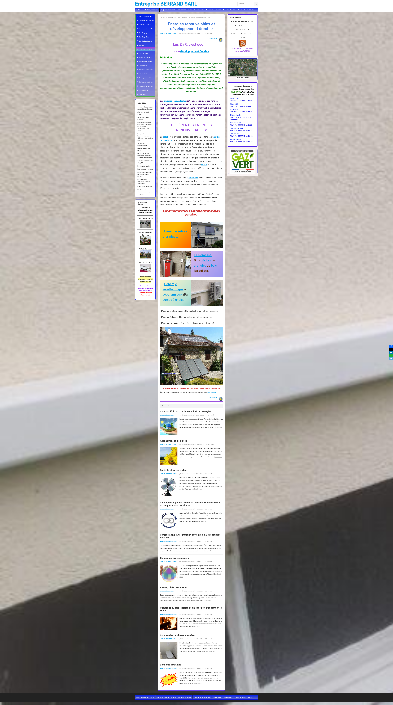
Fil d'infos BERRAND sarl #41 (241, 106)
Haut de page (213, 397)
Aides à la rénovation (145, 16)
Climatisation (143, 65)
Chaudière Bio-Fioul (145, 29)
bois (214, 265)
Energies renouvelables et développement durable (144, 174)
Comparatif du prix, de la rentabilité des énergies (186, 411)
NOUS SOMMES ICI (242, 78)
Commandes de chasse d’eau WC (177, 635)
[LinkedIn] (391, 352)
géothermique (172, 294)
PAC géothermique (145, 249)
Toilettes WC (143, 74)
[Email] (391, 358)
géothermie (192, 177)
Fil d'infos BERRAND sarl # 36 (241, 136)
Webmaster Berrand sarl (187, 33)
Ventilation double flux (146, 86)
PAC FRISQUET (144, 53)
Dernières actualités (214, 10)
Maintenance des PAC (146, 61)
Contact (141, 45)
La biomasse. (203, 255)
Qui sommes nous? (169, 10)
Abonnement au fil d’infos (173, 440)
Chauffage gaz (143, 33)
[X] (391, 349)
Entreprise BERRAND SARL (166, 4)
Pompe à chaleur (144, 57)
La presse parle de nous (145, 169)
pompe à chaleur (174, 299)
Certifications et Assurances (145, 697)
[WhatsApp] (391, 355)
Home (162, 17)
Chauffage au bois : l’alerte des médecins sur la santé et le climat (144, 156)
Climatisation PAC (145, 263)
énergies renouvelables (175, 101)
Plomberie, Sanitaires (146, 70)
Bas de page (213, 38)
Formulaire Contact (185, 10)
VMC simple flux (144, 90)
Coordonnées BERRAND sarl (222, 697)
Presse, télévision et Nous (233, 10)
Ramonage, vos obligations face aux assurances (143, 181)
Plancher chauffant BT (145, 218)
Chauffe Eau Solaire (145, 41)
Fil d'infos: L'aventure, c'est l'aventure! (240, 118)
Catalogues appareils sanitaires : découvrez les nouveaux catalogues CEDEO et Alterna (144, 127)
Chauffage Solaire (144, 37)
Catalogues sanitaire (145, 78)
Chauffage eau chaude (146, 20)
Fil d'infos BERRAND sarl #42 (241, 101)
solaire (204, 164)
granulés (200, 265)
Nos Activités (250, 10)
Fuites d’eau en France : (144, 187)
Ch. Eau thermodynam (146, 82)
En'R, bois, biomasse (145, 49)
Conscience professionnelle (174, 558)
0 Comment (208, 33)
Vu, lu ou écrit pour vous (173, 17)
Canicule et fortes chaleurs (174, 470)
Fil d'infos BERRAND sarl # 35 (241, 141)
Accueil (140, 10)
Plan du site (200, 10)
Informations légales (184, 697)
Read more (218, 427)
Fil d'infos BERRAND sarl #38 (241, 125)
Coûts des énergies (145, 24)
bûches (206, 260)
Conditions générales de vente (166, 697)
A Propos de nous (152, 10)
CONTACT (242, 37)
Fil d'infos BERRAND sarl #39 (241, 112)
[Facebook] (391, 346)
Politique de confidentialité (202, 697)
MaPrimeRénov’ (212, 392)
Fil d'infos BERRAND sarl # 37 (241, 131)
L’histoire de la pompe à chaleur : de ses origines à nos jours (145, 192)
